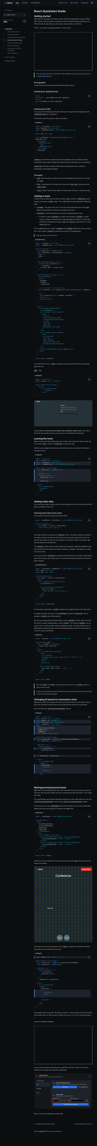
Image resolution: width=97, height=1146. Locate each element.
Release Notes (10, 61)
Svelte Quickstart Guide (14, 43)
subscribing (88, 691)
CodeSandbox (66, 28)
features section (71, 1015)
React (73, 85)
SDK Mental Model (13, 32)
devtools (81, 162)
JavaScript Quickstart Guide (16, 37)
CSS (39, 370)
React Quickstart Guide (14, 40)
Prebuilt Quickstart (13, 34)
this (49, 224)
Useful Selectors (12, 53)
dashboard (48, 694)
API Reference (35, 3)
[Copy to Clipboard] (89, 96)
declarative (37, 552)
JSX (35, 370)
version (54, 235)
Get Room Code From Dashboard (14, 49)
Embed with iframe (13, 45)
